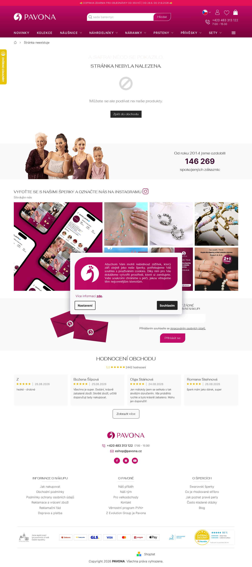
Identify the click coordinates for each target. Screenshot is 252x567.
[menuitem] (21, 32)
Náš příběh (126, 486)
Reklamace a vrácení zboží (50, 502)
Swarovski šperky (202, 486)
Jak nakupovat (50, 486)
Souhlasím (167, 305)
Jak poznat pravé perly (202, 497)
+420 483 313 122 (225, 20)
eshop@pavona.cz (128, 451)
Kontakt (126, 502)
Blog (202, 508)
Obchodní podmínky (50, 492)
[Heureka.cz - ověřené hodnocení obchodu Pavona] (214, 537)
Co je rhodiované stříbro (202, 492)
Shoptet (149, 554)
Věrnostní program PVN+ (126, 508)
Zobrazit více (126, 414)
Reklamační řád (50, 508)
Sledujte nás (23, 197)
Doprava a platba (50, 513)
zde (99, 296)
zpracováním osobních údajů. (188, 328)
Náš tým (126, 492)
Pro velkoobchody (125, 497)
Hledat (162, 17)
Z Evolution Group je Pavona (126, 513)
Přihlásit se (173, 338)
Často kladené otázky (202, 502)
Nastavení (85, 305)
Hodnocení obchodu (126, 359)
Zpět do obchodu (126, 114)
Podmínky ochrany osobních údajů (50, 497)
